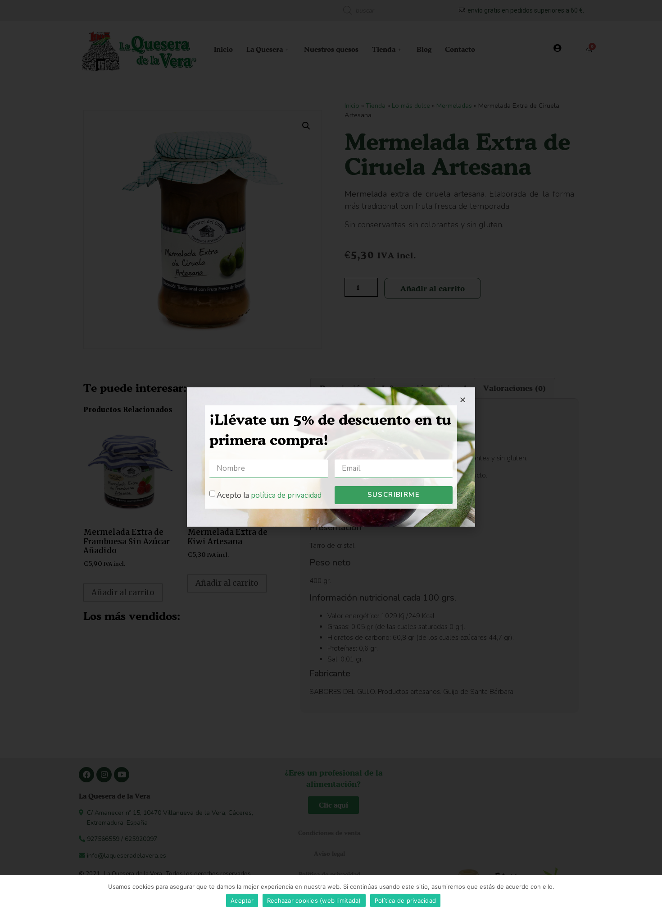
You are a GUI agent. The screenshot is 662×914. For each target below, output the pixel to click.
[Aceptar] (650, 894)
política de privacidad (286, 495)
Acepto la (269, 495)
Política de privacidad (405, 900)
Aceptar (242, 900)
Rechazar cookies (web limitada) (314, 900)
